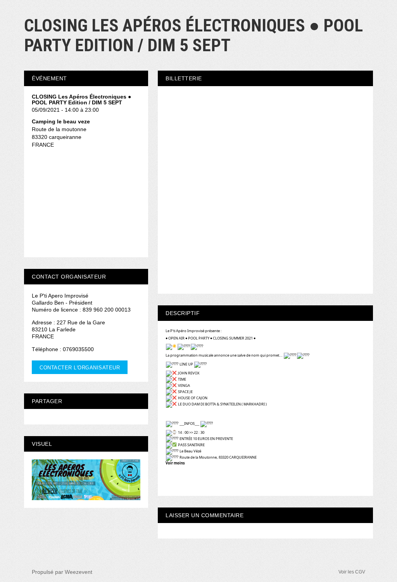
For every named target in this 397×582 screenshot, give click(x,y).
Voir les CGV (351, 572)
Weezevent (78, 572)
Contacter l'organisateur (80, 368)
